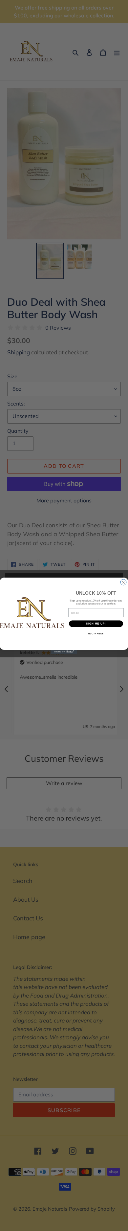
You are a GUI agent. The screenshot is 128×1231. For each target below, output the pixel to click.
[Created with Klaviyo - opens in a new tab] (64, 652)
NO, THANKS (96, 633)
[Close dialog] (123, 582)
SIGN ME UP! (96, 623)
